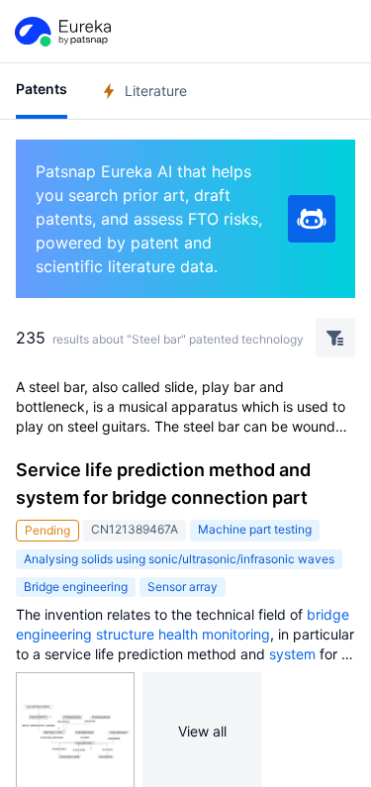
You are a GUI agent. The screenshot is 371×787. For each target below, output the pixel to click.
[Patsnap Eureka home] (61, 32)
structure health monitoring (183, 634)
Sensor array (182, 586)
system (292, 653)
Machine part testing (255, 529)
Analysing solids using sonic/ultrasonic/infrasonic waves (179, 558)
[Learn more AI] (311, 219)
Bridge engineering (76, 586)
